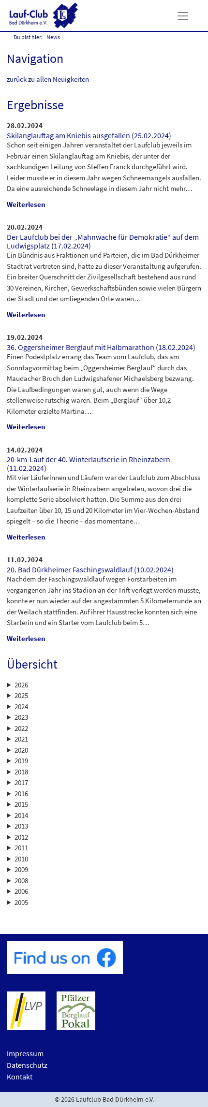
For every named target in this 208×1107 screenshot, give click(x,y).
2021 (21, 738)
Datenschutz (27, 1065)
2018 (21, 771)
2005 (21, 902)
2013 (21, 825)
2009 (21, 869)
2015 (21, 804)
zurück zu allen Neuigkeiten (48, 79)
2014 (21, 815)
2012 (21, 837)
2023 (21, 717)
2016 (21, 793)
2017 (21, 782)
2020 (21, 750)
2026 (21, 684)
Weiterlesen (26, 204)
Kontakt (19, 1076)
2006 (21, 891)
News (53, 37)
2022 (21, 728)
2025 (21, 695)
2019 (21, 760)
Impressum (25, 1053)
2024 (21, 706)
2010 (21, 858)
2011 (21, 847)
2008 (21, 880)
